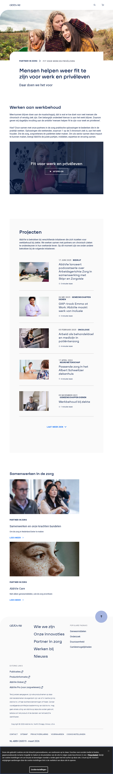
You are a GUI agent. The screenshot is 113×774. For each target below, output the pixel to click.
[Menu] (103, 5)
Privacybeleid (93, 755)
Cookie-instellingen (76, 734)
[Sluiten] (109, 751)
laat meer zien (55, 427)
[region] (56, 760)
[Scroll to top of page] (101, 617)
